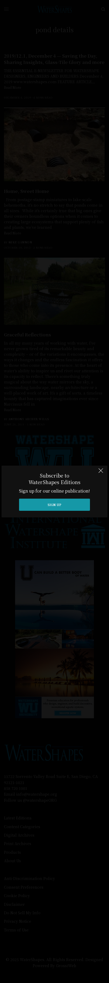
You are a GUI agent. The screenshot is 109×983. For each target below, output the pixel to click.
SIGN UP (54, 504)
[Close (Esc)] (101, 473)
